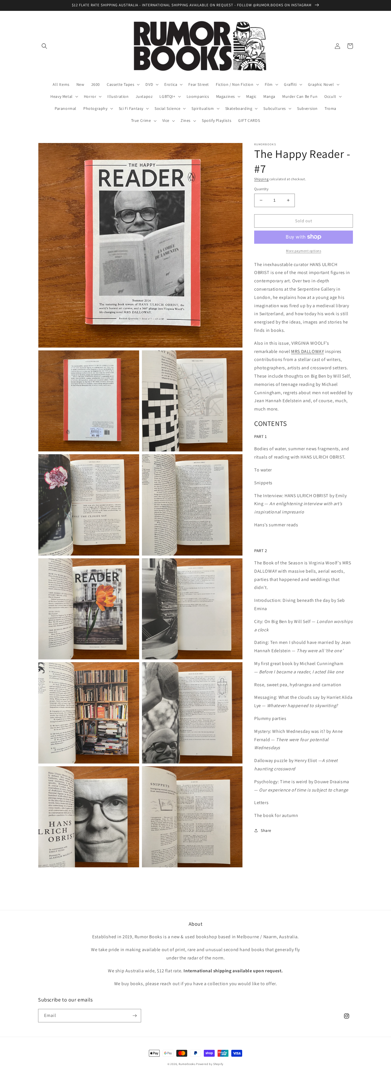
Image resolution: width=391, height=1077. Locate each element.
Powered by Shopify (210, 1064)
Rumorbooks (187, 1064)
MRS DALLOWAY (307, 351)
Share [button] (266, 830)
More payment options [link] (303, 250)
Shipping (261, 179)
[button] (44, 46)
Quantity (261, 189)
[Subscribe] (134, 1015)
